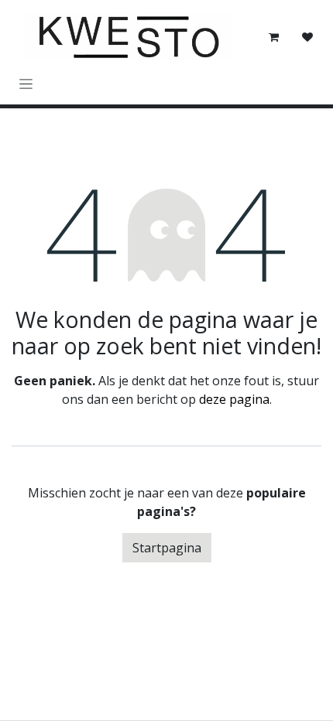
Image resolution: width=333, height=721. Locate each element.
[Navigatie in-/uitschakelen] (26, 83)
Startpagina (166, 547)
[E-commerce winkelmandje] (273, 37)
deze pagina (234, 399)
